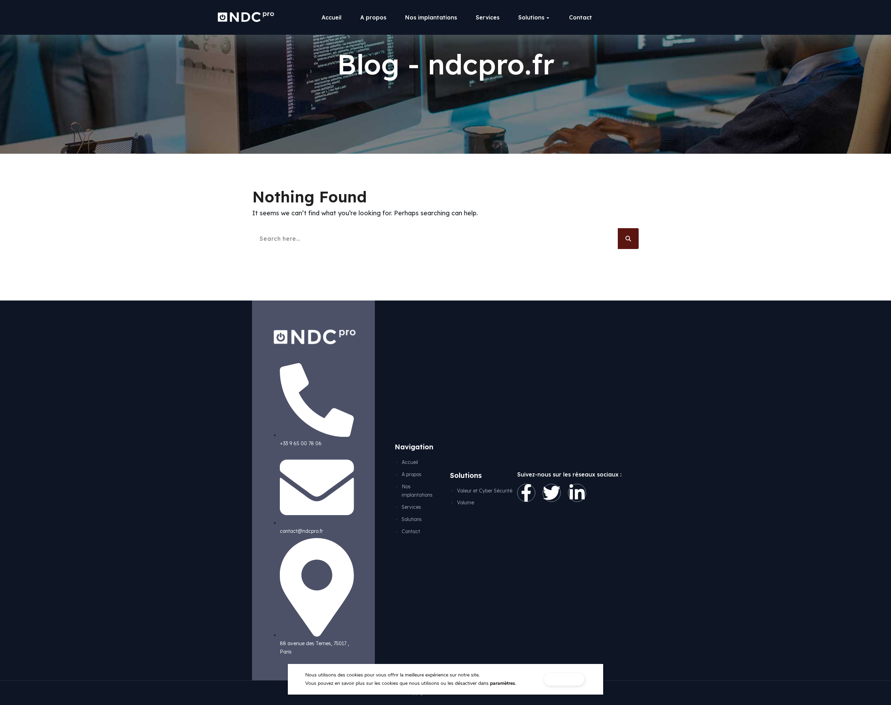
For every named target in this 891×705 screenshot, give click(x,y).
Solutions (531, 17)
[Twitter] (552, 493)
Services (487, 17)
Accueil (331, 17)
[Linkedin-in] (577, 493)
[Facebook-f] (526, 493)
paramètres (502, 683)
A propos (373, 17)
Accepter (564, 679)
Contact (580, 17)
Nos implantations (431, 17)
